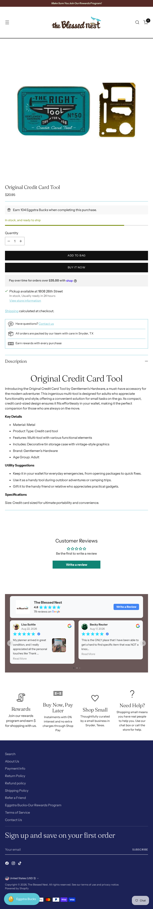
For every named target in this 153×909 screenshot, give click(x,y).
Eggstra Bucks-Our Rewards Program (33, 805)
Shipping (12, 311)
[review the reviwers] (70, 627)
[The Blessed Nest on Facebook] (7, 864)
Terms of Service (17, 812)
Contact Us (13, 820)
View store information (25, 300)
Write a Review (126, 607)
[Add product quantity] (20, 241)
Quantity (11, 233)
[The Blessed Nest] (76, 22)
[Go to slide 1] (74, 668)
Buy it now (76, 267)
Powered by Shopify (17, 888)
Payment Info (15, 768)
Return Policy (15, 776)
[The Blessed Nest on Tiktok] (20, 864)
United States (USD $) (23, 878)
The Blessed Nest (38, 884)
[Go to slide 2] (76, 668)
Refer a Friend (15, 798)
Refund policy (15, 783)
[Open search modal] (137, 22)
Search (10, 754)
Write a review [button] (76, 565)
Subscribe (140, 849)
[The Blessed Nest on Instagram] (13, 864)
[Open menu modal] (7, 22)
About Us (12, 761)
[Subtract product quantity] (8, 241)
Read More (20, 658)
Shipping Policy (16, 791)
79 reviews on (42, 611)
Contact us (46, 323)
